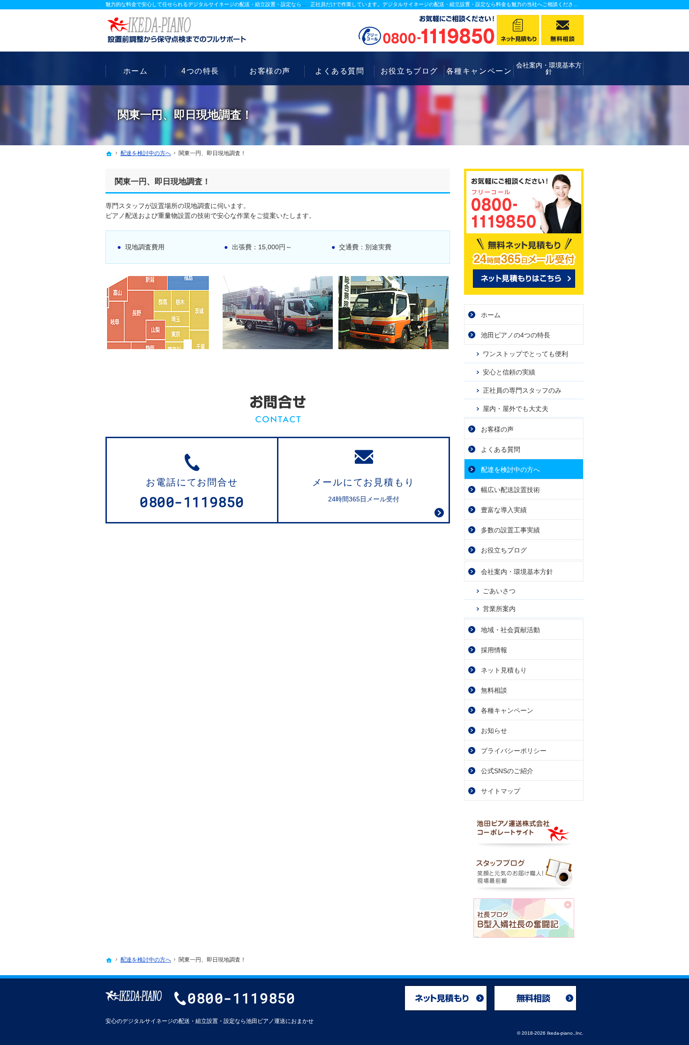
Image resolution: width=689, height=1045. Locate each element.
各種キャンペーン (507, 710)
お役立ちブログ (504, 550)
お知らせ (494, 730)
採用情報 (494, 650)
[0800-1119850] (426, 30)
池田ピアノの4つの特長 (515, 335)
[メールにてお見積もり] (518, 30)
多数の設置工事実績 (510, 530)
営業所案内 (499, 608)
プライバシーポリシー (514, 750)
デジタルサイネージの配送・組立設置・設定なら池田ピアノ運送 (203, 1021)
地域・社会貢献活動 (510, 630)
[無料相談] (562, 30)
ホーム (491, 315)
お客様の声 (497, 429)
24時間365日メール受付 (363, 490)
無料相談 (494, 690)
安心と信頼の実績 (509, 372)
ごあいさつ (499, 591)
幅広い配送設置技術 (510, 489)
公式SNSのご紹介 (507, 771)
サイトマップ (500, 791)
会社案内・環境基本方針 (517, 571)
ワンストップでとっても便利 (525, 354)
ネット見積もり (504, 670)
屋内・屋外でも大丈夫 (515, 408)
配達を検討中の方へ (510, 469)
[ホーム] (109, 153)
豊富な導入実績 (504, 510)
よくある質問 (500, 449)
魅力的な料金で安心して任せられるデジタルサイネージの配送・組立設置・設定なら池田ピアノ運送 (221, 4)
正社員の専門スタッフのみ (522, 390)
